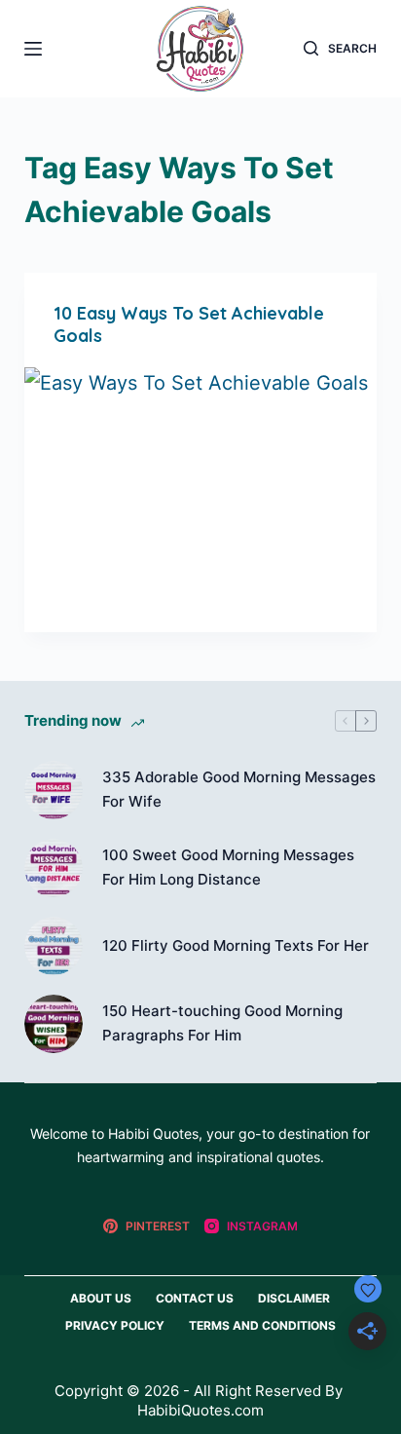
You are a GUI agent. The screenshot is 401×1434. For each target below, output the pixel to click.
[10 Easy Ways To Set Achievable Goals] (201, 499)
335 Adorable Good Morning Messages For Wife (239, 789)
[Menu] (33, 48)
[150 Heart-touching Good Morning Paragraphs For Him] (53, 1024)
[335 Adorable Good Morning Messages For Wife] (53, 790)
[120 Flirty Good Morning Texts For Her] (53, 946)
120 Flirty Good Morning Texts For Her (235, 945)
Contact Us (195, 1298)
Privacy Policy (114, 1325)
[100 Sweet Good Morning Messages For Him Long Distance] (53, 868)
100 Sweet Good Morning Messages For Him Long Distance (228, 867)
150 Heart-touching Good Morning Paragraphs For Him (222, 1022)
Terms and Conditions (262, 1325)
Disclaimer (294, 1298)
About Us (100, 1298)
